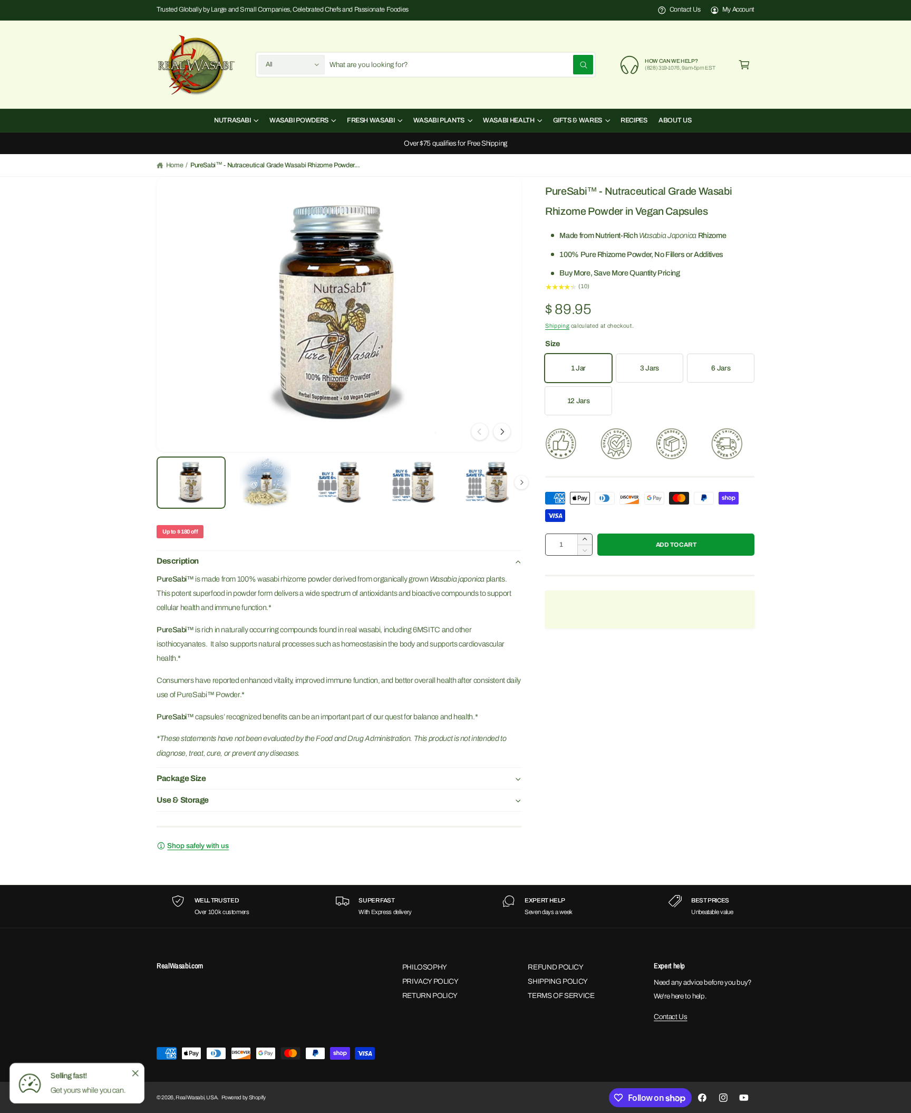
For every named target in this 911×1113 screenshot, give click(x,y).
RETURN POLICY (430, 996)
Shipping (557, 326)
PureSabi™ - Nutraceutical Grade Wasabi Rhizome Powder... (275, 165)
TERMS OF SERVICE (561, 996)
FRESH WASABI (371, 120)
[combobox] (461, 64)
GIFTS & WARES (577, 120)
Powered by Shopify (243, 1097)
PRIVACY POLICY (430, 981)
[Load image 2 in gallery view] (264, 482)
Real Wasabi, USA (196, 1097)
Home (174, 165)
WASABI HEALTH (508, 120)
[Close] (134, 1072)
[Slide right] (501, 431)
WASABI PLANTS (438, 120)
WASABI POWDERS (298, 120)
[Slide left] (479, 431)
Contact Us (685, 9)
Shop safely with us (198, 846)
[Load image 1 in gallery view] (191, 482)
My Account (738, 9)
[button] (744, 64)
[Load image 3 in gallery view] (338, 482)
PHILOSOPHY (424, 967)
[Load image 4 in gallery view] (413, 482)
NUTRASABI (232, 120)
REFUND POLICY (555, 967)
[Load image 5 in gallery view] (486, 482)
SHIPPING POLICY (558, 981)
